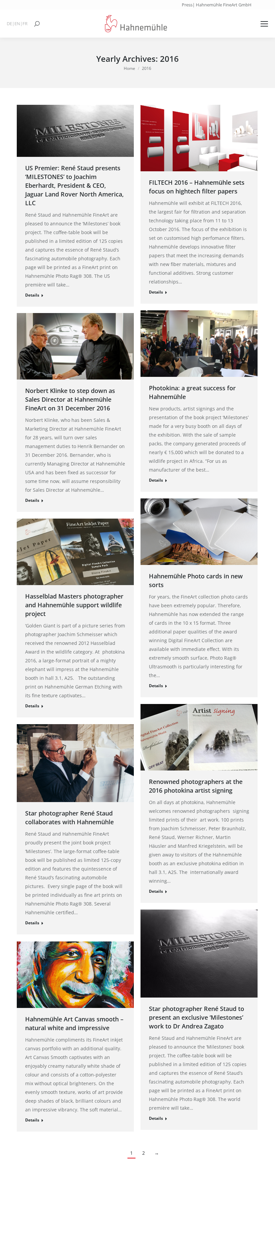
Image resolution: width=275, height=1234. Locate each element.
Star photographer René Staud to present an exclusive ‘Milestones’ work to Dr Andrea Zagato (196, 1017)
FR (25, 24)
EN (17, 24)
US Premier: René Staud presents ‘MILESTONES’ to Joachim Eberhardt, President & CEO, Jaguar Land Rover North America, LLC (74, 185)
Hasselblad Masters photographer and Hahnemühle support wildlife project (74, 605)
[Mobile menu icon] (264, 24)
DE (9, 24)
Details (32, 295)
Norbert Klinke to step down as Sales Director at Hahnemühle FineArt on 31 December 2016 (70, 399)
